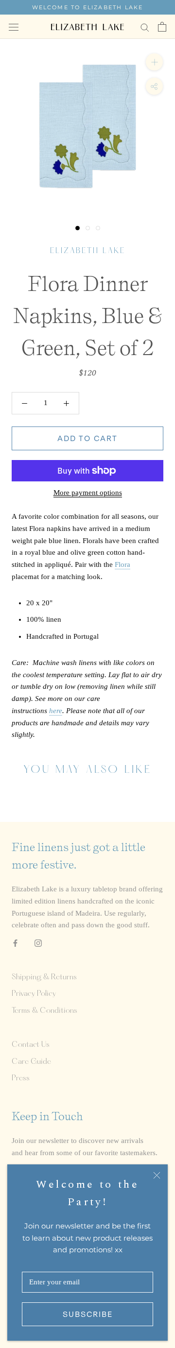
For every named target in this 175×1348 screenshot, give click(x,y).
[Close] (156, 1175)
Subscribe (88, 1314)
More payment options (87, 492)
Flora (122, 564)
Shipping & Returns (44, 977)
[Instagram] (38, 943)
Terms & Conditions (44, 1011)
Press (21, 1078)
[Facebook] (15, 943)
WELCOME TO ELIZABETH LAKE (87, 7)
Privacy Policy (34, 994)
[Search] (144, 27)
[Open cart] (162, 27)
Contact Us (31, 1045)
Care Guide (31, 1062)
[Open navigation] (13, 27)
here (55, 711)
